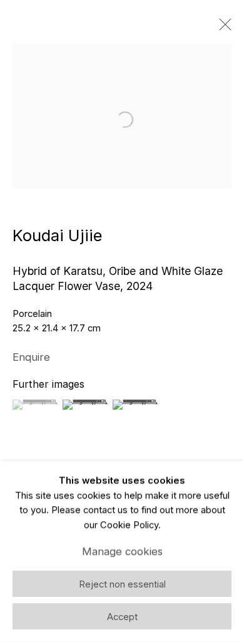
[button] (36, 405)
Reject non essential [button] (122, 584)
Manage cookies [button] (122, 551)
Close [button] (222, 28)
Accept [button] (122, 617)
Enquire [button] (31, 357)
